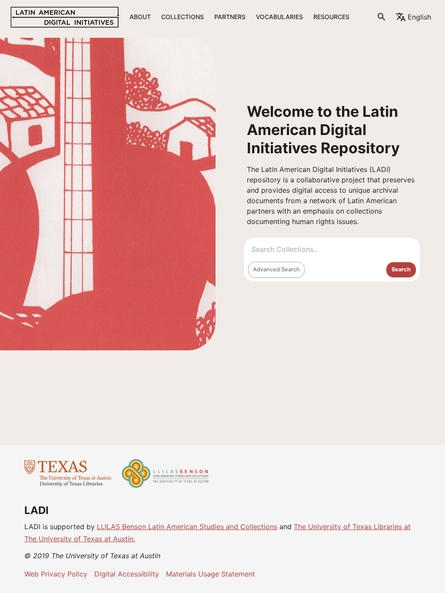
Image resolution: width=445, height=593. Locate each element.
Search (401, 269)
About (140, 16)
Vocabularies (279, 16)
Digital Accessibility (126, 574)
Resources (331, 16)
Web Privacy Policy (55, 574)
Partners (230, 16)
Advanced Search (276, 269)
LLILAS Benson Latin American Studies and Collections (187, 526)
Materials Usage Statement (210, 574)
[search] (381, 17)
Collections (182, 16)
